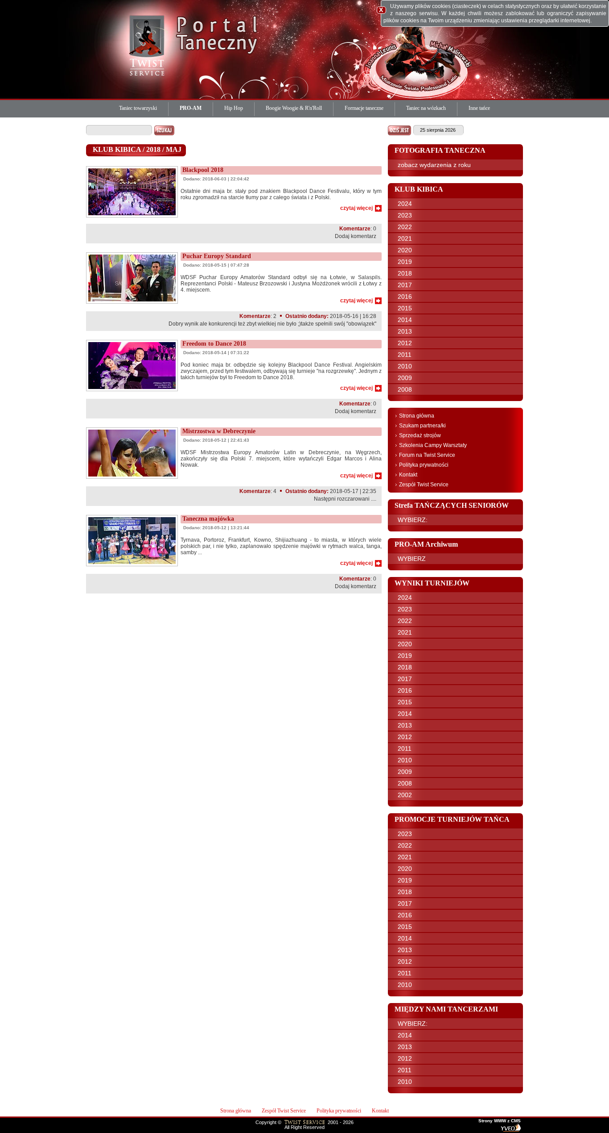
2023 (405, 215)
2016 (405, 296)
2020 (405, 250)
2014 (405, 319)
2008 (405, 389)
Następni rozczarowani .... (345, 499)
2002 (405, 795)
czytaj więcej (356, 208)
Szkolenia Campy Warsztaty (433, 445)
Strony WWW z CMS (499, 1121)
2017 (405, 284)
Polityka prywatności (424, 465)
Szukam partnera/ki (422, 425)
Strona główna (416, 416)
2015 (405, 308)
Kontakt (408, 475)
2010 (405, 366)
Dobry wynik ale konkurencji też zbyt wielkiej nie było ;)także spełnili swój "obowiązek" (272, 324)
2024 (405, 203)
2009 (405, 377)
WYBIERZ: (413, 519)
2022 (405, 226)
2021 (405, 238)
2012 (405, 343)
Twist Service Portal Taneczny (148, 45)
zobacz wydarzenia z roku (434, 164)
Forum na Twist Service (427, 455)
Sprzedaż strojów (420, 435)
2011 (404, 354)
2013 (405, 331)
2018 (405, 273)
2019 (405, 261)
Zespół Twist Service (424, 484)
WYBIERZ (412, 558)
